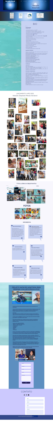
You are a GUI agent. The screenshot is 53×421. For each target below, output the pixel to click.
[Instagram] (24, 395)
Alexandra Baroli (10, 1)
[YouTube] (28, 395)
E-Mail (27, 405)
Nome (27, 398)
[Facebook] (26, 395)
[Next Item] (24, 194)
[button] (12, 2)
